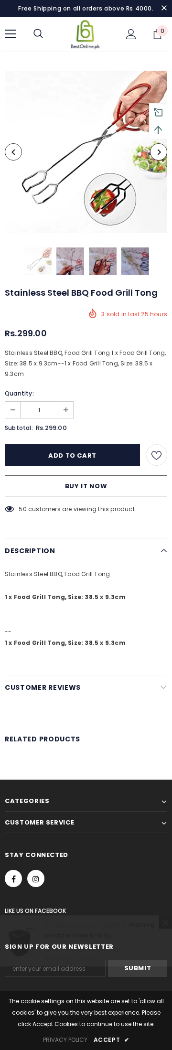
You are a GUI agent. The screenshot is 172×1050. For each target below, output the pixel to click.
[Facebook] (13, 878)
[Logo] (85, 34)
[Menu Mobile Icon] (10, 34)
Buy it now (86, 486)
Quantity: (19, 393)
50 (22, 509)
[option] (86, 152)
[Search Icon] (38, 34)
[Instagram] (35, 878)
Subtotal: (19, 428)
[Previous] (13, 152)
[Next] (158, 152)
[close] (164, 8)
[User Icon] (131, 34)
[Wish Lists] (156, 455)
